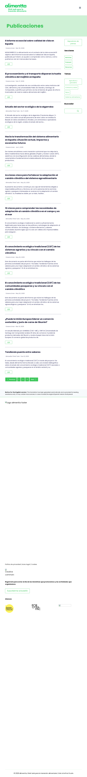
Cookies (34, 564)
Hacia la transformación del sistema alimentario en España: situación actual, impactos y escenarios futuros (32, 139)
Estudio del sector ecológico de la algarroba (29, 106)
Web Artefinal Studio (65, 773)
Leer (8, 64)
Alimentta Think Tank (13, 111)
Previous (12, 379)
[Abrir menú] (80, 7)
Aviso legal (26, 564)
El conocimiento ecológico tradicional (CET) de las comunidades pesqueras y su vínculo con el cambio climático (32, 286)
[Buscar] (78, 111)
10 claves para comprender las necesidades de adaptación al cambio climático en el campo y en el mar (32, 211)
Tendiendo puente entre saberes (22, 352)
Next (32, 379)
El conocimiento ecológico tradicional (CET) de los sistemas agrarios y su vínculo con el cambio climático (32, 249)
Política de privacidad (13, 564)
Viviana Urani (10, 48)
